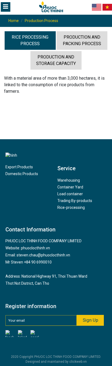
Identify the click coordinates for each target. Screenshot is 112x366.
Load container (70, 194)
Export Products (19, 167)
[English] (96, 7)
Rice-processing (71, 207)
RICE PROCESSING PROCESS (30, 40)
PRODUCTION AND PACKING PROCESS (82, 40)
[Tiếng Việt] (107, 7)
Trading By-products (74, 200)
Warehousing (68, 180)
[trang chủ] (40, 7)
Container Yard (70, 187)
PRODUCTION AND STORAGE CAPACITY (56, 60)
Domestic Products (21, 174)
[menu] (5, 7)
